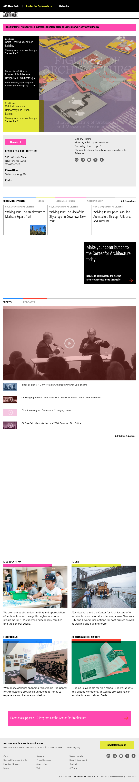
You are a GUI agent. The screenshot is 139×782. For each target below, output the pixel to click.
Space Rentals (76, 755)
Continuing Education (24, 206)
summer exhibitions (45, 27)
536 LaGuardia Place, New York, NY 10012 (23, 747)
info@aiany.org (73, 747)
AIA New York (10, 6)
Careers (40, 755)
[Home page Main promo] (87, 84)
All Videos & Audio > (125, 436)
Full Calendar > (128, 201)
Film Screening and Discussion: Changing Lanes (46, 410)
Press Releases (43, 759)
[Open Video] (69, 343)
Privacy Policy (116, 776)
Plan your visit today (88, 27)
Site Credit (131, 776)
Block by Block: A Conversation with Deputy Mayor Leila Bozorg (54, 384)
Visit (38, 768)
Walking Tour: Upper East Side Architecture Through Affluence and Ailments (112, 217)
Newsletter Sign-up (116, 745)
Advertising (41, 764)
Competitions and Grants (15, 759)
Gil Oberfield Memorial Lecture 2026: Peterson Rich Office (51, 423)
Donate (14, 142)
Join (5, 755)
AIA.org (73, 768)
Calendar (64, 6)
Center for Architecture (39, 6)
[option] (87, 84)
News (6, 768)
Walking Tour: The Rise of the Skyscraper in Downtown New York (67, 217)
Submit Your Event (78, 759)
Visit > (8, 180)
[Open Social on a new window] (77, 159)
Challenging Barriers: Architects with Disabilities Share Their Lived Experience (61, 397)
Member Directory (11, 764)
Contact (73, 764)
